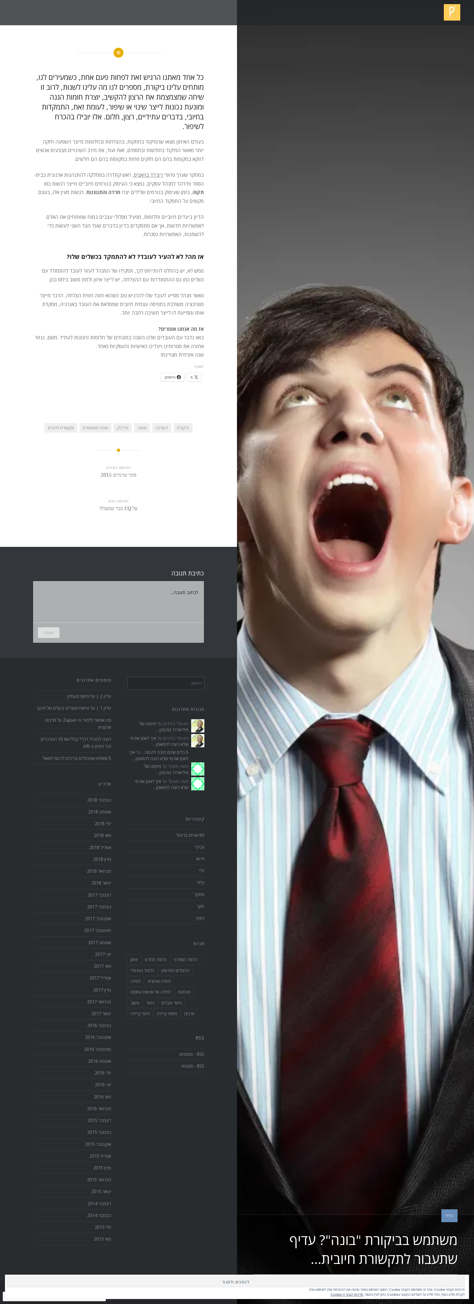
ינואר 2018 (101, 883)
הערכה (162, 428)
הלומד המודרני (185, 959)
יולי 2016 (103, 1073)
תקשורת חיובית (61, 428)
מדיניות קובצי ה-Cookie (347, 1294)
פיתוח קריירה (167, 1013)
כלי (201, 871)
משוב (142, 428)
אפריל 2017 (100, 978)
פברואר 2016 (99, 1109)
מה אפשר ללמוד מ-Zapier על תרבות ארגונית (78, 723)
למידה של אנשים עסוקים (151, 992)
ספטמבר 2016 (97, 1049)
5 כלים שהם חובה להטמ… (165, 752)
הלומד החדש (156, 959)
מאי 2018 (102, 835)
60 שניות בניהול (190, 835)
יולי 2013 (103, 1227)
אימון (134, 959)
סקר (200, 906)
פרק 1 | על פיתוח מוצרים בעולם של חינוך (73, 708)
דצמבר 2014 (99, 1204)
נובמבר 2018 (99, 800)
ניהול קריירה (140, 1013)
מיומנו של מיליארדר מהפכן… (163, 727)
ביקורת (183, 428)
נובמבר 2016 (99, 1025)
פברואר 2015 (99, 1180)
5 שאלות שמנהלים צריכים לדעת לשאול (77, 758)
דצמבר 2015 (99, 1120)
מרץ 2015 (102, 1168)
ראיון (200, 918)
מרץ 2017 (102, 990)
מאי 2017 (102, 966)
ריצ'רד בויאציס (148, 175)
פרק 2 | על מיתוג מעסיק (89, 696)
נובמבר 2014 (99, 1215)
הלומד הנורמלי (142, 970)
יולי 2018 (103, 824)
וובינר (199, 847)
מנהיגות (184, 992)
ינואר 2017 (101, 1014)
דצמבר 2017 (99, 895)
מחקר (199, 894)
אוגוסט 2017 (99, 942)
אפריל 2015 (100, 1156)
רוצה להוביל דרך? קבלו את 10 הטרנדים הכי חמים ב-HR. (76, 742)
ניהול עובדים (172, 1003)
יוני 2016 (103, 1085)
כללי (449, 1215)
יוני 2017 (103, 954)
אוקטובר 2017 (98, 919)
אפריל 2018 (100, 847)
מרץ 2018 (102, 859)
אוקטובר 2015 (98, 1144)
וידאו (200, 859)
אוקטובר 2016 (98, 1037)
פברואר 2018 (99, 871)
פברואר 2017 (99, 1002)
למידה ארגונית (159, 981)
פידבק (122, 428)
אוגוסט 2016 (99, 1061)
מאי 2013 (102, 1239)
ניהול (150, 1003)
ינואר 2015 (101, 1191)
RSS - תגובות (193, 1066)
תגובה (49, 632)
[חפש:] (166, 683)
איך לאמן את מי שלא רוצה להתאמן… (159, 741)
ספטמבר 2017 (97, 930)
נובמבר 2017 (99, 907)
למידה (136, 981)
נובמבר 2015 (99, 1132)
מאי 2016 (102, 1097)
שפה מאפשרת (95, 428)
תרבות (189, 1013)
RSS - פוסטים (191, 1054)
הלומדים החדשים (175, 970)
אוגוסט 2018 (99, 812)
